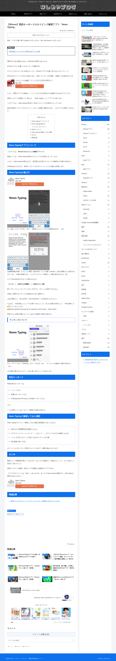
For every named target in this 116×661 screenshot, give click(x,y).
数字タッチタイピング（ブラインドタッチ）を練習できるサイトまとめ (35, 501)
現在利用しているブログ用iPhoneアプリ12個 (24, 51)
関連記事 (34, 137)
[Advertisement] (24, 529)
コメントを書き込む (41, 634)
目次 (38, 117)
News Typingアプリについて (40, 121)
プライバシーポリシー (21, 658)
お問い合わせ (9, 658)
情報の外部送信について (35, 658)
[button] (73, 640)
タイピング (20, 514)
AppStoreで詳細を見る (29, 86)
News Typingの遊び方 (38, 124)
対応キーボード (36, 129)
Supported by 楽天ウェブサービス (96, 359)
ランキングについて (39, 126)
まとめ (34, 135)
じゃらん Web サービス (92, 362)
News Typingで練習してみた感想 (42, 132)
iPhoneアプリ (12, 510)
